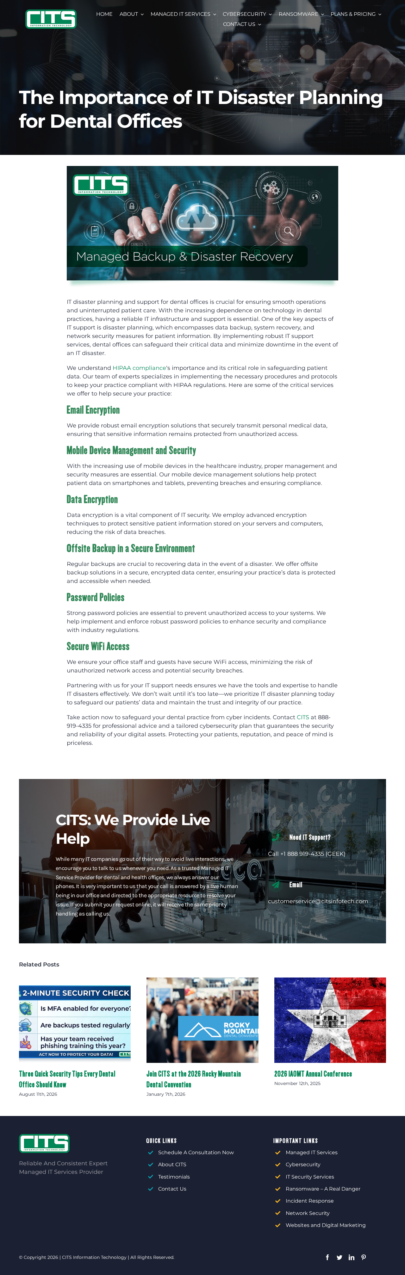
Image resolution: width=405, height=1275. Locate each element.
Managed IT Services (312, 1152)
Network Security (308, 1213)
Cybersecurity (303, 1165)
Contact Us (172, 1189)
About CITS (172, 1165)
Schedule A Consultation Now (196, 1152)
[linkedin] (351, 1257)
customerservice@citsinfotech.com (318, 901)
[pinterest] (363, 1257)
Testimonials (174, 1177)
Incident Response (310, 1201)
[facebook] (327, 1257)
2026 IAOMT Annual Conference (313, 1074)
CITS (303, 717)
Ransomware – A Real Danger (323, 1189)
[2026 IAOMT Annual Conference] (330, 1020)
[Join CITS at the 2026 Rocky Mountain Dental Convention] (202, 1020)
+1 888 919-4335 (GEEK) (313, 853)
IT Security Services (310, 1177)
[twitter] (339, 1257)
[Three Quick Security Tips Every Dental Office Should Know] (75, 1020)
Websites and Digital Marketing (326, 1225)
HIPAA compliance (139, 368)
